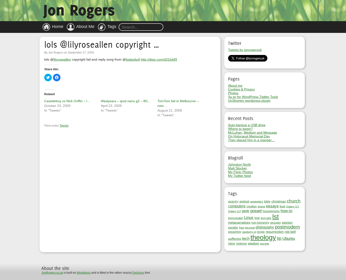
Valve (231, 243)
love (257, 218)
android (244, 201)
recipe (261, 231)
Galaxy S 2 (292, 206)
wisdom (253, 243)
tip (279, 238)
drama (261, 206)
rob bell (290, 231)
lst (275, 216)
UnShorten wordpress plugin (249, 100)
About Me (85, 26)
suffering (234, 239)
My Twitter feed (239, 176)
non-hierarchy (260, 222)
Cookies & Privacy (241, 89)
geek (245, 211)
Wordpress (84, 272)
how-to (286, 211)
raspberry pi (249, 231)
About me (235, 85)
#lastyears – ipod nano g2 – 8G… (126, 101)
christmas (278, 201)
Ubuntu (288, 238)
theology (263, 237)
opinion (287, 222)
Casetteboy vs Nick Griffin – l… (67, 101)
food (282, 206)
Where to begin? (240, 129)
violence (241, 243)
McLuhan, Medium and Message (252, 132)
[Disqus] (130, 190)
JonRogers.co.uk (52, 272)
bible (267, 201)
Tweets (64, 125)
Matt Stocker (237, 168)
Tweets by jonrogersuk (245, 50)
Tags (111, 26)
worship (264, 243)
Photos (233, 93)
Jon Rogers (79, 10)
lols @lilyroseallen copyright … (101, 44)
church (294, 200)
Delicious (138, 272)
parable (233, 227)
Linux (248, 217)
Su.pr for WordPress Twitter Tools (253, 97)
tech (245, 238)
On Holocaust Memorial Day (249, 136)
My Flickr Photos (240, 172)
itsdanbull (133, 59)
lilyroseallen (62, 59)
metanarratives (239, 222)
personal (250, 227)
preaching (234, 231)
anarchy (233, 201)
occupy (275, 222)
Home (57, 26)
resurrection (275, 231)
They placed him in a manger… (251, 140)
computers (236, 206)
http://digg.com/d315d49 (159, 59)
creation (251, 206)
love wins (266, 218)
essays (272, 206)
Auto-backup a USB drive (247, 125)
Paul (241, 227)
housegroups (271, 211)
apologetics (256, 201)
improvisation (235, 218)
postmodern (287, 226)
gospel (256, 211)
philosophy (265, 227)
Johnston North (239, 164)
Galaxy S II (234, 211)
